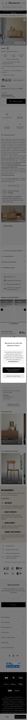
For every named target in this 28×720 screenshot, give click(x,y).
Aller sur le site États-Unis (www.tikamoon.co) (13, 370)
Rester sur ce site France (13, 376)
